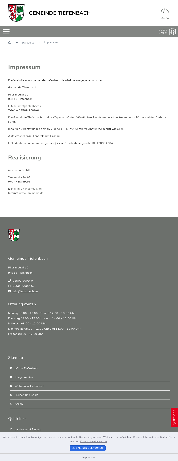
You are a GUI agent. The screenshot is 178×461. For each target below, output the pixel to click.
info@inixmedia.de (29, 189)
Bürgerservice (24, 377)
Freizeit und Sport (26, 395)
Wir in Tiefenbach (26, 368)
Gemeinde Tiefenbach (60, 13)
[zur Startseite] (16, 13)
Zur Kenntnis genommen (87, 448)
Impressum (89, 457)
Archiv (19, 404)
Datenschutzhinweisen (93, 441)
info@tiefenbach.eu (30, 106)
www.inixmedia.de (31, 193)
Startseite (28, 43)
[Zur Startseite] (10, 43)
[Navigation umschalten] (6, 31)
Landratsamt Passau (28, 429)
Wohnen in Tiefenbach (29, 386)
